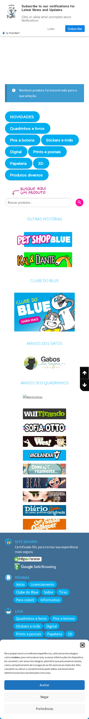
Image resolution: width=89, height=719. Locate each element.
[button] (82, 645)
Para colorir (25, 599)
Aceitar (44, 685)
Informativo (50, 599)
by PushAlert (12, 33)
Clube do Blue (27, 592)
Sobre (48, 592)
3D (40, 163)
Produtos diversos (26, 175)
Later (51, 28)
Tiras (63, 592)
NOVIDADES (22, 117)
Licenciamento (42, 584)
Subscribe (75, 28)
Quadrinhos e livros (27, 128)
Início (20, 584)
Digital (16, 151)
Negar (44, 697)
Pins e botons (22, 140)
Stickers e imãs (59, 140)
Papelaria (18, 163)
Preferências (44, 709)
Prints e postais (47, 151)
